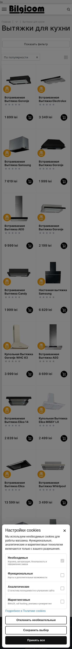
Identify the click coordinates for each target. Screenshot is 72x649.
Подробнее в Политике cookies (25, 610)
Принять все (36, 640)
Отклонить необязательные (36, 620)
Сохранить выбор (36, 630)
